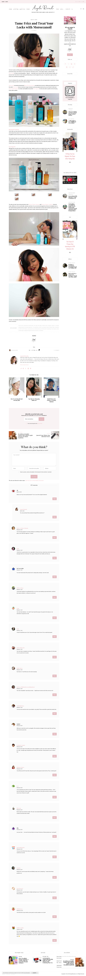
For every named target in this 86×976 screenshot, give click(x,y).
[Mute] (73, 182)
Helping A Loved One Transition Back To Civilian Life (72, 266)
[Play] (64, 182)
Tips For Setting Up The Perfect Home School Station (72, 113)
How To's (73, 262)
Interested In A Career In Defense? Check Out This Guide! (72, 275)
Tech (57, 9)
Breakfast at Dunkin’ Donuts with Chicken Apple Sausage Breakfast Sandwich (68, 963)
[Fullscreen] (75, 182)
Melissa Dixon (20, 588)
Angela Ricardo (15, 350)
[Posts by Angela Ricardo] (10, 350)
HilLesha (19, 808)
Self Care (20, 956)
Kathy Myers (19, 668)
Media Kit (22, 9)
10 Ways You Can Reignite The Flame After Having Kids (70, 156)
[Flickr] (79, 1)
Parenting (70, 104)
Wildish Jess (19, 909)
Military (70, 259)
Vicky (18, 608)
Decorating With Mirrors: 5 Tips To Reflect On (72, 197)
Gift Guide (43, 952)
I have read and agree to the (35, 423)
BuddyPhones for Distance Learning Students (34, 400)
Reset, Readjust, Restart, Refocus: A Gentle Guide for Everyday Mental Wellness (24, 961)
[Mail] (82, 1)
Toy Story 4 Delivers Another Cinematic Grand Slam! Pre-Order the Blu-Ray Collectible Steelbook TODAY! (51, 401)
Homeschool (70, 108)
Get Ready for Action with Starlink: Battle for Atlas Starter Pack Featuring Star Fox (48, 960)
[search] (72, 8)
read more (70, 54)
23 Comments (34, 30)
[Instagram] (74, 63)
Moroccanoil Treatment (13, 88)
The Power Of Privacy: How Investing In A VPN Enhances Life (70, 245)
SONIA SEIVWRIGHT (60, 965)
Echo (18, 629)
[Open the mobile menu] (83, 8)
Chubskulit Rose (20, 706)
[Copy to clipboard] (36, 350)
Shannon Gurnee (20, 767)
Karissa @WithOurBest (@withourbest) (26, 687)
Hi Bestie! (3, 1)
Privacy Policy (39, 423)
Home (10, 9)
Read (61, 9)
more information (27, 972)
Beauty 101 (32, 19)
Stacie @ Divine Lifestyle (22, 528)
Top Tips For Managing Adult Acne (16, 399)
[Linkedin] (71, 63)
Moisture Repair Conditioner (47, 204)
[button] (10, 392)
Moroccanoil (11, 73)
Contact (6, 1)
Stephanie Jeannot (21, 745)
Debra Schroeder (21, 647)
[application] (70, 180)
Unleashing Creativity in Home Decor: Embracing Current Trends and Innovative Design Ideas (72, 207)
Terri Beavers (20, 888)
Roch (18, 548)
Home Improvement (71, 192)
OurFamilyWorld (20, 847)
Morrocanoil (15, 87)
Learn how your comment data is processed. (34, 480)
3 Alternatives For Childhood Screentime (72, 122)
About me (16, 9)
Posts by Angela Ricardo (24, 364)
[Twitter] (77, 1)
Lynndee (19, 868)
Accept (34, 972)
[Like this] (38, 350)
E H (17, 786)
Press (28, 9)
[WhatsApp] (35, 350)
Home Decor (70, 189)
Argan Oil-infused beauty (29, 85)
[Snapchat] (80, 1)
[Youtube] (66, 67)
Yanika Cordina (20, 927)
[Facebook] (29, 350)
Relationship (70, 129)
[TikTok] (73, 67)
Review (36, 19)
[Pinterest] (33, 350)
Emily (58, 956)
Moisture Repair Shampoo (34, 204)
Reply (54, 498)
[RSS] (83, 1)
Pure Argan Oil (36, 88)
